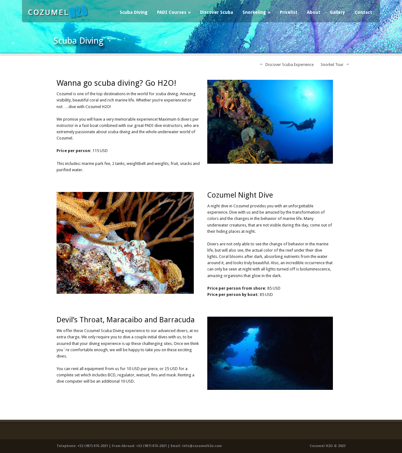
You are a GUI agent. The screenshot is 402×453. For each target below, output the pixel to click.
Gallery (337, 12)
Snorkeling (256, 12)
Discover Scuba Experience (289, 64)
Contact (363, 12)
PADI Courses (174, 12)
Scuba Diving (134, 12)
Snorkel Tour (332, 64)
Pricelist (288, 12)
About (313, 12)
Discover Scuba (216, 12)
